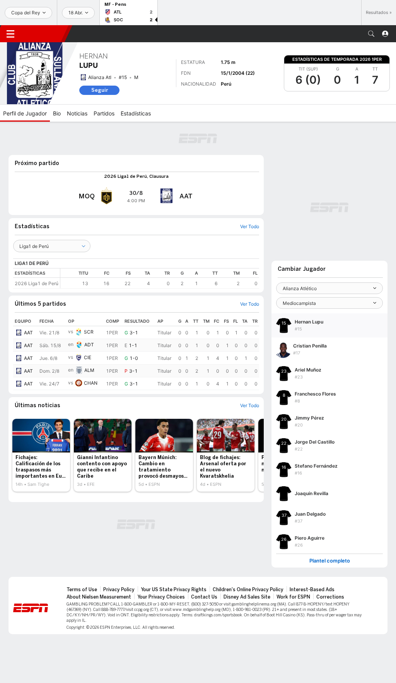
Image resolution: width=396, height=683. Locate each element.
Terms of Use (82, 589)
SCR (89, 332)
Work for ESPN (293, 597)
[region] (159, 278)
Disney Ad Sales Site (247, 597)
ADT (89, 345)
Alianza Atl (99, 77)
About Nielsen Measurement (99, 597)
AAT (28, 332)
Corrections (330, 597)
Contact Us (204, 597)
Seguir (99, 90)
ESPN (44, 33)
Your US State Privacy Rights (174, 589)
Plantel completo (329, 561)
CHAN (90, 383)
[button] (371, 34)
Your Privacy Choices (161, 597)
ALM (89, 370)
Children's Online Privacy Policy (248, 589)
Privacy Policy (119, 589)
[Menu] (10, 33)
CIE (87, 357)
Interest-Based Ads (312, 589)
